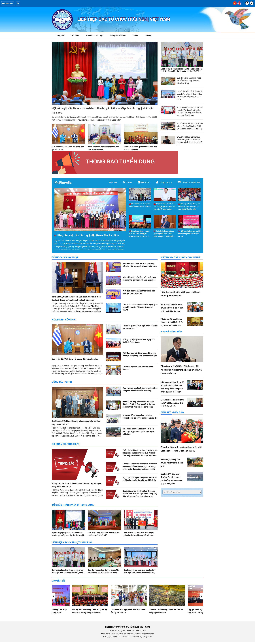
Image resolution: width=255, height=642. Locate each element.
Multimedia (62, 182)
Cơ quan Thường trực (65, 444)
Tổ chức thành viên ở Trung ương (73, 504)
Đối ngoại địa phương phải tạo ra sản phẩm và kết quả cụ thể (189, 233)
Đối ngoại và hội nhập (65, 257)
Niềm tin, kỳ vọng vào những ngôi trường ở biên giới (172, 462)
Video (129, 182)
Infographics (166, 182)
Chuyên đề (58, 580)
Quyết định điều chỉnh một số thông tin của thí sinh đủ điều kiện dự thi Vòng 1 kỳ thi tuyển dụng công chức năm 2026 (140, 493)
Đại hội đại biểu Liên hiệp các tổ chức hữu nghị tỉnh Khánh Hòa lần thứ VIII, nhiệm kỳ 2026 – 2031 (139, 573)
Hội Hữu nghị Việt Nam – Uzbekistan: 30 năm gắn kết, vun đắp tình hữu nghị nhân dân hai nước (68, 535)
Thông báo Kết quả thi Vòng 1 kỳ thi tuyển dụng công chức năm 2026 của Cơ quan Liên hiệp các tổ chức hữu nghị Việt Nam (140, 453)
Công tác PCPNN (118, 35)
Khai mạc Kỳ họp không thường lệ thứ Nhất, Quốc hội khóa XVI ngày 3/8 (172, 322)
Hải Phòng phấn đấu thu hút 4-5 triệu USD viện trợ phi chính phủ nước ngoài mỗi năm (138, 431)
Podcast (113, 182)
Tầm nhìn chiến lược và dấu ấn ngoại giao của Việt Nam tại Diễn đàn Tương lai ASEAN (140, 307)
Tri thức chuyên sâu (191, 182)
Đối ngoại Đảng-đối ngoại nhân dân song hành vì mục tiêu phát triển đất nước (189, 206)
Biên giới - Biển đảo (172, 412)
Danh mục (9, 3)
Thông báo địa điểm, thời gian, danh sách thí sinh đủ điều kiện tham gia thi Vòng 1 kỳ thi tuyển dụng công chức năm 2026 (140, 466)
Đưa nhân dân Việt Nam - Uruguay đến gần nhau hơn (75, 359)
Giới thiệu (75, 35)
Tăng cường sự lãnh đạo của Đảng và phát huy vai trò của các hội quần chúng (164, 206)
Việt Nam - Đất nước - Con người (180, 257)
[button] (201, 596)
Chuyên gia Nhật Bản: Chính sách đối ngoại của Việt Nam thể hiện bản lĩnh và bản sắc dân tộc (181, 370)
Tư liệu (136, 36)
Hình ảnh (145, 182)
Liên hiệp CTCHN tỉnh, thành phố (72, 542)
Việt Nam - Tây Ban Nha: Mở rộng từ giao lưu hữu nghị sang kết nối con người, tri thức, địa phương (139, 535)
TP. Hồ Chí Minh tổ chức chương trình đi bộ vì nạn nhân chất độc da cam (172, 307)
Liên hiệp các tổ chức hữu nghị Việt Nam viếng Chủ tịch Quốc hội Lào (172, 403)
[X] (252, 3)
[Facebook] (247, 3)
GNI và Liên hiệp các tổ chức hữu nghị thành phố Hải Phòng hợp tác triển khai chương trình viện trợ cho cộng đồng (139, 404)
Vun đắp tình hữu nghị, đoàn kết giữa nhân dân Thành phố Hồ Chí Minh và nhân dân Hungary (190, 126)
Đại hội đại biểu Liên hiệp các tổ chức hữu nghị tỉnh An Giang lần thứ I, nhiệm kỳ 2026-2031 (181, 70)
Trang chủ (59, 35)
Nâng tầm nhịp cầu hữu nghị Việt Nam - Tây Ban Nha (88, 235)
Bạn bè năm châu (171, 331)
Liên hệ (148, 35)
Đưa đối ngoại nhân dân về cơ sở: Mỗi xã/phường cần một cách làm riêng (189, 80)
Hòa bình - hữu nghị (94, 35)
